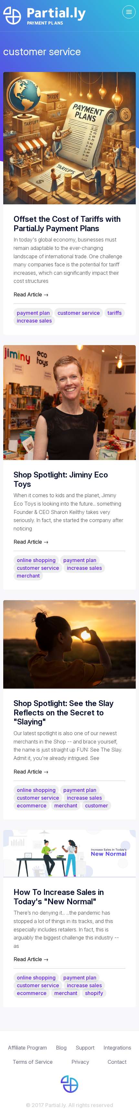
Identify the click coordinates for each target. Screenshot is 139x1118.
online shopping (36, 560)
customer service (79, 313)
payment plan (33, 313)
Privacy (80, 1062)
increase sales (34, 320)
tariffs (115, 313)
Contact (117, 1062)
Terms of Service (33, 1062)
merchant (28, 575)
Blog (61, 1047)
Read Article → (31, 294)
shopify (94, 993)
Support (85, 1047)
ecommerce (32, 805)
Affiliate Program (27, 1047)
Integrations (117, 1047)
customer (96, 805)
